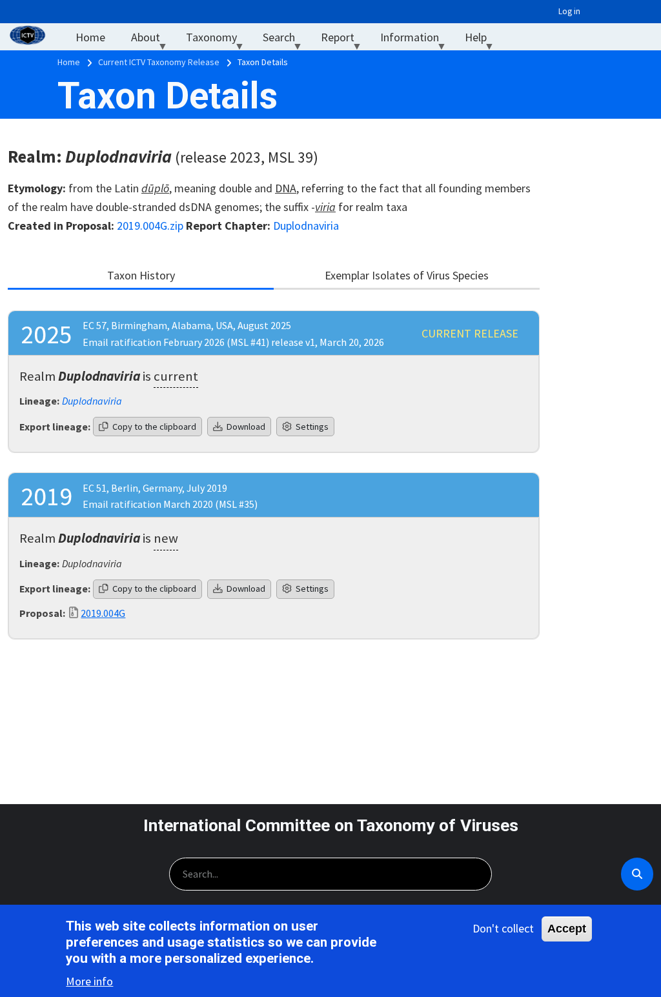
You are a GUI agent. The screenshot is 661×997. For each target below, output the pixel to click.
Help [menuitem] (482, 40)
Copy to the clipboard (153, 426)
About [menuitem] (152, 40)
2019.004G (103, 613)
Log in (569, 11)
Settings (311, 426)
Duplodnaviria (306, 225)
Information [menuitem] (416, 40)
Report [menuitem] (344, 40)
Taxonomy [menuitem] (218, 40)
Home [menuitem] (90, 37)
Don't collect (503, 928)
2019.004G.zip (150, 225)
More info (89, 981)
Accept (566, 928)
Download (245, 426)
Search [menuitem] (285, 40)
